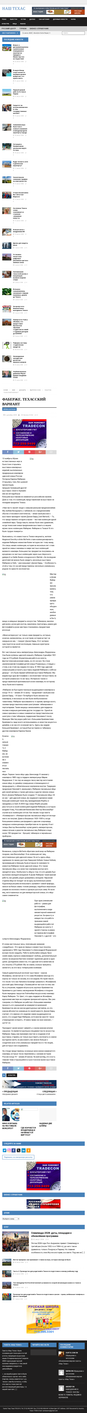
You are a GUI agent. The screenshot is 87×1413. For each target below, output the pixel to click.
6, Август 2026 (19, 265)
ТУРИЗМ (22, 28)
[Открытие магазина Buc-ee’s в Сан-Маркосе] (6, 195)
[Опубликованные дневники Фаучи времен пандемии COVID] (6, 374)
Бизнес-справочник (39, 28)
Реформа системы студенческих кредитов (20, 345)
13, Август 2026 (19, 184)
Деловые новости (60, 19)
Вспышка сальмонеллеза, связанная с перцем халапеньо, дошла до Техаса (20, 293)
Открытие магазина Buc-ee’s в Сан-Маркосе (20, 194)
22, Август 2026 (19, 61)
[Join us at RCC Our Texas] (58, 11)
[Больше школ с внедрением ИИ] (6, 232)
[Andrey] (61, 1389)
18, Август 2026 (19, 135)
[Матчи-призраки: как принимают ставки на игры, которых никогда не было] (6, 1262)
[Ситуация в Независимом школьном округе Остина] (6, 146)
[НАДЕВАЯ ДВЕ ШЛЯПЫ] (48, 1114)
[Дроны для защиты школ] (6, 245)
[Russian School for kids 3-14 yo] (43, 1319)
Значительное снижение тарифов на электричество (20, 179)
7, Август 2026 (19, 248)
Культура (5, 24)
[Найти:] (73, 33)
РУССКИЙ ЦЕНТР (9, 28)
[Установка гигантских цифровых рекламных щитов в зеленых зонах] (6, 257)
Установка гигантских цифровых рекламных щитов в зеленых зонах (20, 258)
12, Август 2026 (19, 199)
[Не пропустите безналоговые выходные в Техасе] (6, 308)
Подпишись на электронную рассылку (18, 1157)
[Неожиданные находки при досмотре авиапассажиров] (6, 358)
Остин (23, 19)
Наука (73, 19)
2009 (13, 390)
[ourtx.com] (61, 1356)
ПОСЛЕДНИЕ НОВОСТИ (13, 40)
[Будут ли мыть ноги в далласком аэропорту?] (6, 164)
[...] (83, 1252)
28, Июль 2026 (19, 349)
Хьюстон (13, 19)
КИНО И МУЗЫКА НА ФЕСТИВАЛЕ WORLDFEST (9, 1125)
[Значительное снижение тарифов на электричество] (6, 179)
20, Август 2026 (38, 1239)
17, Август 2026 (19, 168)
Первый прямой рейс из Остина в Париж (19, 92)
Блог (6, 1227)
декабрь (22, 390)
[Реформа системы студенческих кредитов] (6, 345)
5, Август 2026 (19, 313)
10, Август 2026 (19, 234)
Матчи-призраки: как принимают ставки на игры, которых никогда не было (42, 1260)
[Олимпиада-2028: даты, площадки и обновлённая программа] (15, 1241)
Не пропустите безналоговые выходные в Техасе (20, 308)
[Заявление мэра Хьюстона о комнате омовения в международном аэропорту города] (6, 127)
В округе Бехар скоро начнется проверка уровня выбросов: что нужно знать (19, 74)
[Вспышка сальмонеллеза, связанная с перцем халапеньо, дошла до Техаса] (6, 291)
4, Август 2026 (19, 336)
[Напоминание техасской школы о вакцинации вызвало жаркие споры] (6, 274)
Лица (15, 24)
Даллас (32, 19)
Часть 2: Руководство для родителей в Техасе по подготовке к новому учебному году (45, 1271)
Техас (4, 19)
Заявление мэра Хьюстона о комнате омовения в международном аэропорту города (20, 129)
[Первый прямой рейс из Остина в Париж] (6, 92)
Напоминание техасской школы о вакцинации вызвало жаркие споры (20, 276)
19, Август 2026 (19, 116)
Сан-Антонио (44, 19)
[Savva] (61, 1374)
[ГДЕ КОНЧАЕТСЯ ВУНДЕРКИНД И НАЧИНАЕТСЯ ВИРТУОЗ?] (29, 1116)
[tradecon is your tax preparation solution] (29, 1084)
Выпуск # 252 (28, 415)
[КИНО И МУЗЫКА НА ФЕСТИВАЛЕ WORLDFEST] (10, 1114)
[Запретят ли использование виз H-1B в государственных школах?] (6, 107)
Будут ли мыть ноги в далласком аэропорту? (20, 163)
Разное (23, 24)
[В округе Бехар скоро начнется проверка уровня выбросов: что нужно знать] (6, 72)
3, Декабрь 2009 (11, 415)
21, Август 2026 (19, 81)
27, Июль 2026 (19, 365)
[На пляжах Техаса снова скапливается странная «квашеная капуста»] (6, 210)
